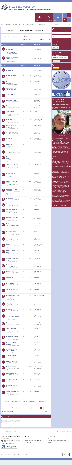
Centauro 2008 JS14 (12, 373)
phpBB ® (9, 454)
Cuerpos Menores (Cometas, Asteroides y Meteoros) (34, 24)
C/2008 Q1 (9, 138)
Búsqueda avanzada (26, 36)
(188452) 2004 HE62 (11, 366)
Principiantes (13, 61)
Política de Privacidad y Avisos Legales (57, 439)
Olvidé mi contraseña (56, 39)
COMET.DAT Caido (11, 100)
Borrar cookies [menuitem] (62, 431)
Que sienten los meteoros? (10, 120)
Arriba (69, 431)
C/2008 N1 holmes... (12, 361)
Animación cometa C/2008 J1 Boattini (11, 265)
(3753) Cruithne (11, 283)
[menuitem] (65, 15)
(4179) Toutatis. (11, 94)
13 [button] (36, 39)
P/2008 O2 (9, 244)
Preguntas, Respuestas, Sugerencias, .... (12, 53)
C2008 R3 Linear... (11, 198)
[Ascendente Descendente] (42, 401)
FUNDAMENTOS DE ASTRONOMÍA (13, 24)
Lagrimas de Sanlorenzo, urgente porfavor (12, 337)
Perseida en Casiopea (12, 323)
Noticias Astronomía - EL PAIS (32, 444)
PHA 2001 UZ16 (10, 106)
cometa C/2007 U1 (11, 75)
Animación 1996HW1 (12, 238)
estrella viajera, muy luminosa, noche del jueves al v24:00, (13, 316)
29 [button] (47, 39)
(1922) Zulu (10, 309)
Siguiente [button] (49, 39)
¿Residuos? (10, 277)
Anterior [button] (32, 39)
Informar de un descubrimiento (10, 174)
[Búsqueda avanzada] (70, 24)
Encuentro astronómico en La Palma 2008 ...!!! (12, 232)
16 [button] (42, 39)
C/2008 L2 (9, 144)
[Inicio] (26, 7)
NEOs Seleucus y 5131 (12, 289)
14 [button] (38, 39)
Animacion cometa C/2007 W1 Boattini (11, 349)
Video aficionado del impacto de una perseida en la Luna (12, 225)
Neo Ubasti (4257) (11, 204)
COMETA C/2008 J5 (11, 355)
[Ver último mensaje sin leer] (6, 48)
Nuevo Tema (6, 36)
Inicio (3, 24)
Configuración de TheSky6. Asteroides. (11, 88)
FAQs (50, 442)
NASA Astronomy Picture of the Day (33, 440)
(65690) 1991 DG (11, 303)
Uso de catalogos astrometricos (11, 82)
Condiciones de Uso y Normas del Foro (57, 440)
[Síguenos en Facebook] (61, 454)
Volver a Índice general (9, 411)
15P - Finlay (10, 151)
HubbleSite (28, 442)
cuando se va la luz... (12, 379)
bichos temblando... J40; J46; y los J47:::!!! (12, 392)
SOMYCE (28, 439)
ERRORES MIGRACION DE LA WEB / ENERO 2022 (12, 57)
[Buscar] (67, 24)
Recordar (54, 41)
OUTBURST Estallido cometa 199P (11, 190)
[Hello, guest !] (65, 19)
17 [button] (44, 39)
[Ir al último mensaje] (38, 48)
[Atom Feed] (64, 454)
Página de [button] (30, 39)
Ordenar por (26, 401)
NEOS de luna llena (12, 132)
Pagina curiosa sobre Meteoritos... (12, 126)
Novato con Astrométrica (9, 69)
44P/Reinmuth (10, 271)
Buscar (24, 36)
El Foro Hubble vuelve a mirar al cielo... (12, 48)
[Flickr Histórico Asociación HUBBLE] (68, 454)
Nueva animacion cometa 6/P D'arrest (11, 329)
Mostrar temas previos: (9, 401)
